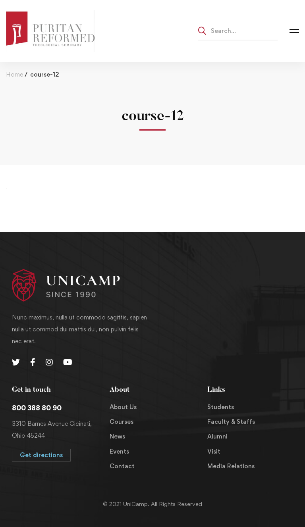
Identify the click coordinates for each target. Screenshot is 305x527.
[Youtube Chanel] (67, 362)
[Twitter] (16, 362)
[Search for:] (238, 31)
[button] (41, 455)
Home (14, 74)
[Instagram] (49, 362)
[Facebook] (33, 362)
